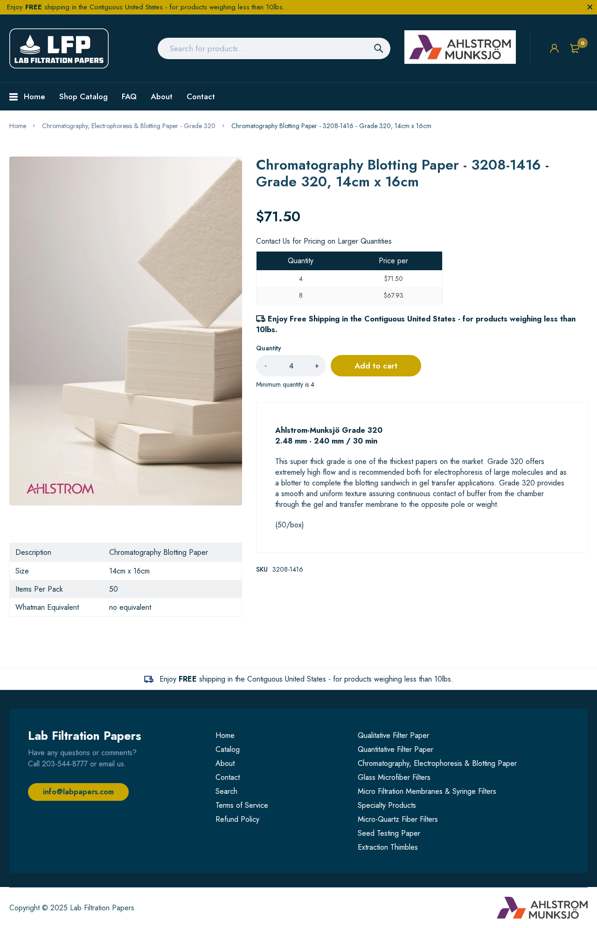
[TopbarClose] (590, 7)
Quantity (268, 348)
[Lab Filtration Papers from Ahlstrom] (59, 48)
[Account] (554, 48)
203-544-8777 (65, 763)
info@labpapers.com (78, 791)
